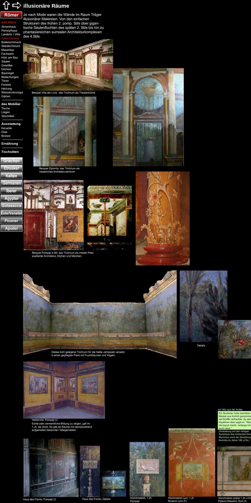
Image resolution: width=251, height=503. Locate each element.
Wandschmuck (10, 46)
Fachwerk (7, 53)
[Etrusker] (12, 170)
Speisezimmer (10, 38)
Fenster (6, 84)
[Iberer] (12, 193)
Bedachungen (10, 77)
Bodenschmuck (11, 42)
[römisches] (11, 17)
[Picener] (12, 223)
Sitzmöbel (7, 116)
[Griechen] (12, 163)
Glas (4, 132)
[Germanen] (12, 185)
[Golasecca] (12, 208)
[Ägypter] (12, 200)
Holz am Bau (9, 57)
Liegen (5, 112)
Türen (5, 80)
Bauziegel (7, 73)
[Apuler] (12, 230)
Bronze (5, 136)
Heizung (6, 88)
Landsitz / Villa (10, 34)
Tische (5, 108)
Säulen (5, 61)
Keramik (6, 128)
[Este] (12, 215)
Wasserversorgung (13, 92)
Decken (6, 69)
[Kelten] (12, 178)
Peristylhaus (9, 30)
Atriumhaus (8, 26)
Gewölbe (6, 65)
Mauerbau (7, 50)
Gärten (5, 96)
